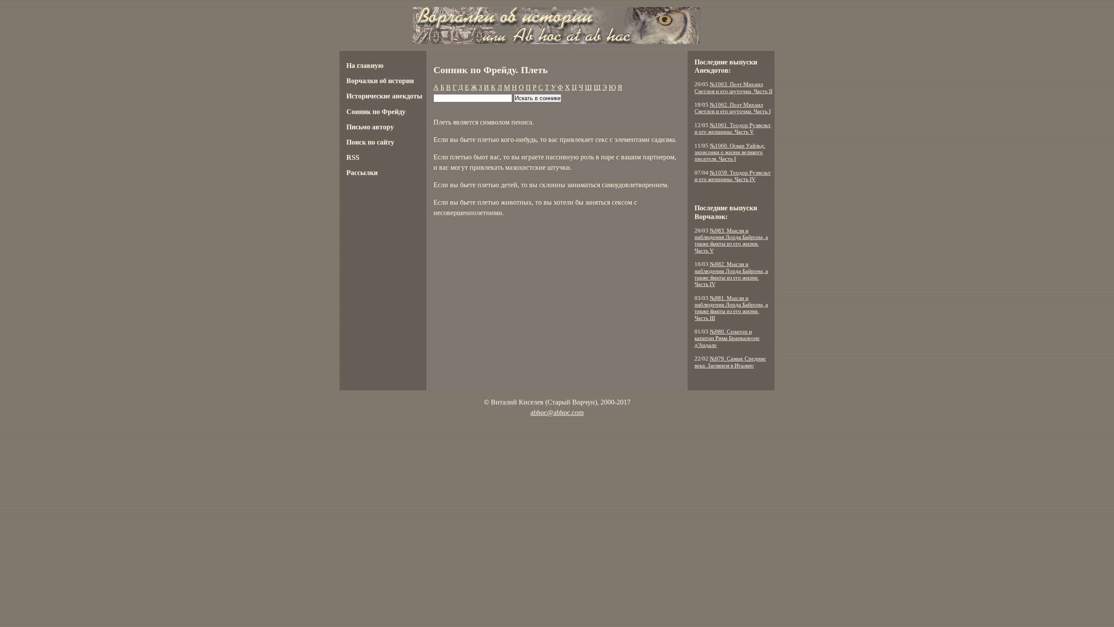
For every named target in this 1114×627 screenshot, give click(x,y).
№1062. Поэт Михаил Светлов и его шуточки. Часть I (733, 108)
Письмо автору (370, 127)
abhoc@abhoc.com (557, 412)
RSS (352, 157)
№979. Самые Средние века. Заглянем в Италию (730, 362)
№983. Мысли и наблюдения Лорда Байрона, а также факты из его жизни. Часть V (731, 241)
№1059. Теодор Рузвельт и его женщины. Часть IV (733, 176)
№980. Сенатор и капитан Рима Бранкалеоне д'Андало (727, 338)
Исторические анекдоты (384, 96)
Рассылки (362, 172)
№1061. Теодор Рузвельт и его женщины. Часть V (733, 128)
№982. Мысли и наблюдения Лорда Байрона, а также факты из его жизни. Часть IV (731, 274)
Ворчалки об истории (380, 80)
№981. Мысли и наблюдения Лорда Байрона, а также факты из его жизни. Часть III (731, 308)
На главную (364, 65)
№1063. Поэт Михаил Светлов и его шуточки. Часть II (733, 87)
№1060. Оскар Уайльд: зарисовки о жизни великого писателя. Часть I (730, 152)
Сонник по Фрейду (376, 111)
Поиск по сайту (370, 142)
